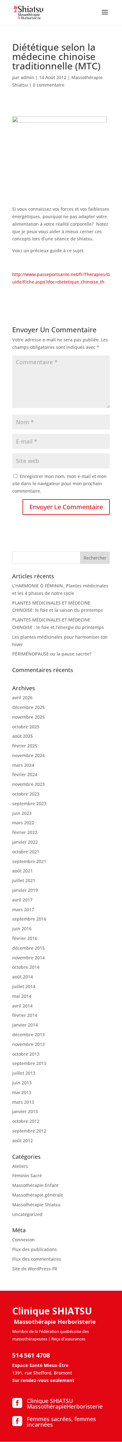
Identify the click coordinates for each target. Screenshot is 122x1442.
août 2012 (22, 1140)
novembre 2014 (28, 958)
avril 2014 (22, 1006)
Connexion (23, 1240)
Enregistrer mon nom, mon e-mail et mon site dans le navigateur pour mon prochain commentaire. (59, 483)
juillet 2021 (23, 880)
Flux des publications (34, 1249)
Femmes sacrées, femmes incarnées (61, 1421)
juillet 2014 (23, 986)
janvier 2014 (25, 1025)
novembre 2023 (28, 784)
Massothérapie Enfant (35, 1185)
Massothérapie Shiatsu (36, 1205)
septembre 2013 (29, 1063)
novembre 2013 (28, 1044)
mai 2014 (21, 996)
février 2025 (24, 746)
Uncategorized (27, 1214)
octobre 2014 (25, 967)
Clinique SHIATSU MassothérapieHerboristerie (65, 1403)
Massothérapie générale (37, 1195)
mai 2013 (21, 1092)
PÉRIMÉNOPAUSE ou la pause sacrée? (51, 654)
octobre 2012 (25, 1121)
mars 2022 (23, 823)
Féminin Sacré (27, 1175)
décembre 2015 (28, 948)
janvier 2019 (25, 890)
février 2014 (24, 1015)
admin (27, 77)
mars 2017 (23, 909)
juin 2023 (22, 813)
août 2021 (22, 871)
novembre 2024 (28, 755)
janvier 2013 (25, 1111)
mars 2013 (23, 1102)
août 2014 (22, 977)
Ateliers (20, 1166)
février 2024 (24, 774)
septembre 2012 (29, 1131)
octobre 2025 (25, 727)
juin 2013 (22, 1083)
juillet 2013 (23, 1073)
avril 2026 (22, 698)
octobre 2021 (25, 852)
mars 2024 (23, 765)
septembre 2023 (29, 803)
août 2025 (22, 736)
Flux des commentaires (36, 1259)
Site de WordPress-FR (34, 1269)
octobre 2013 (25, 1054)
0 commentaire (48, 85)
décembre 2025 (28, 707)
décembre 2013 (28, 1035)
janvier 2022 (25, 842)
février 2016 (24, 938)
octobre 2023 (25, 794)
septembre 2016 (29, 919)
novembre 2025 (28, 717)
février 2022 (24, 832)
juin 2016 (22, 929)
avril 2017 (22, 900)
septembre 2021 (29, 861)
